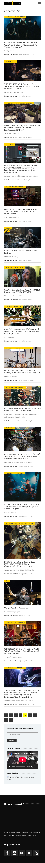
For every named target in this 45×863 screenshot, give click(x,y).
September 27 (24, 380)
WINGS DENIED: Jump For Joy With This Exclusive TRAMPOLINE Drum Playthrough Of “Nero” (22, 127)
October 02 (23, 341)
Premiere (29, 103)
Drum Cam (9, 187)
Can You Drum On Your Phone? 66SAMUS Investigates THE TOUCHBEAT (22, 291)
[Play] (9, 766)
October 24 (23, 96)
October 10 (23, 300)
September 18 (22, 421)
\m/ (7, 581)
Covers (8, 306)
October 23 (23, 137)
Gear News (9, 267)
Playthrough (20, 16)
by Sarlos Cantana (10, 180)
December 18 (24, 704)
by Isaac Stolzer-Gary (11, 54)
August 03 (23, 574)
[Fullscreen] (35, 766)
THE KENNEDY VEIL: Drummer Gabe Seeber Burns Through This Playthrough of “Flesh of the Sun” (22, 86)
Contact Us (21, 835)
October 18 (21, 180)
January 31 (23, 661)
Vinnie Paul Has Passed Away (17, 608)
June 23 (22, 615)
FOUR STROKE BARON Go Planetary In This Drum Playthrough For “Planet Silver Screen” (21, 211)
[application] (22, 760)
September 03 (24, 466)
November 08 (24, 54)
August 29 (23, 516)
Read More (11, 835)
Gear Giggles (17, 306)
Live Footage (19, 668)
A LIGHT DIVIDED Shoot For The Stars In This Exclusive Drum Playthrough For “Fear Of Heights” (21, 506)
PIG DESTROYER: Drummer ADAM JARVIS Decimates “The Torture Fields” (22, 409)
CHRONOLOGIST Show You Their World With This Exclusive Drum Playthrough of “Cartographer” (22, 651)
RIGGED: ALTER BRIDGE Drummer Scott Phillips (21, 252)
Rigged (8, 228)
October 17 (23, 221)
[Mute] (32, 766)
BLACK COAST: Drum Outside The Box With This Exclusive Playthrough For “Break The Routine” (21, 45)
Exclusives (9, 16)
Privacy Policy (31, 835)
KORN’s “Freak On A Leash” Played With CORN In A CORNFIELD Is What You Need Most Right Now (22, 331)
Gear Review (19, 267)
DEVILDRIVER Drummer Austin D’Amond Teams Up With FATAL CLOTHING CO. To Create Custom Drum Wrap (22, 456)
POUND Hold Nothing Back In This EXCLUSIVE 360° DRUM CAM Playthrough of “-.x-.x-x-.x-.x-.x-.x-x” (20, 564)
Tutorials (9, 144)
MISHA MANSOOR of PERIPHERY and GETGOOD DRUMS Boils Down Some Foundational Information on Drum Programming (20, 169)
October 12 (23, 260)
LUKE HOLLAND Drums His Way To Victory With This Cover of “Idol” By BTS (22, 372)
